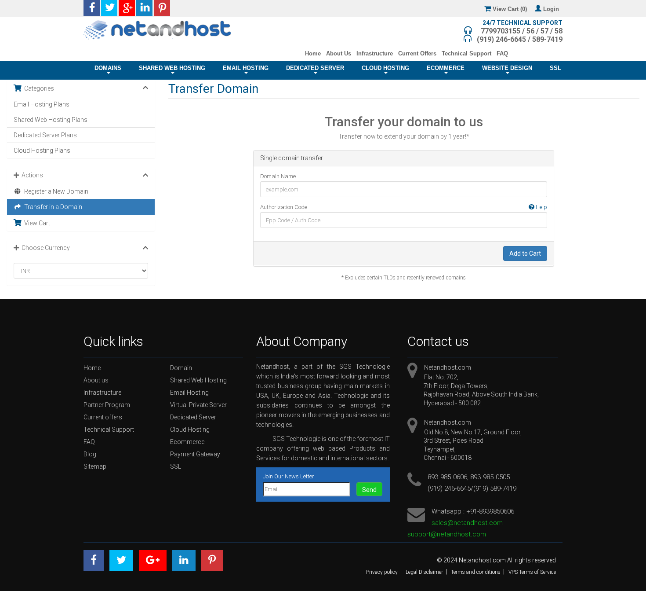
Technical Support (466, 53)
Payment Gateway (195, 454)
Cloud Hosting (385, 68)
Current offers (102, 417)
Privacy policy (382, 572)
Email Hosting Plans (41, 104)
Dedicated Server (315, 68)
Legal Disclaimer (424, 572)
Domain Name (278, 176)
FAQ (502, 53)
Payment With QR (537, 53)
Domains (107, 68)
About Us (338, 53)
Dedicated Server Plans (45, 135)
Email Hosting (246, 68)
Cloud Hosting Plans (42, 150)
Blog (89, 454)
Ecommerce (446, 68)
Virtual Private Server (198, 404)
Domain (181, 367)
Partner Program (106, 404)
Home (313, 53)
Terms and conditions (476, 572)
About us (96, 380)
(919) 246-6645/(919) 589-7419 (472, 488)
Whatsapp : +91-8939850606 (473, 511)
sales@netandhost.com (467, 523)
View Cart (36, 223)
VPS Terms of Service (532, 572)
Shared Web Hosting (172, 68)
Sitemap (94, 466)
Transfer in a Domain (52, 206)
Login (552, 9)
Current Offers (417, 53)
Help (540, 207)
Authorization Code (403, 207)
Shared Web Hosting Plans (50, 119)
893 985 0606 (447, 477)
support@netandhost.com (446, 534)
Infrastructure (374, 53)
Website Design (507, 68)
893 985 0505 (490, 477)
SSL (555, 68)
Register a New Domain (55, 191)
